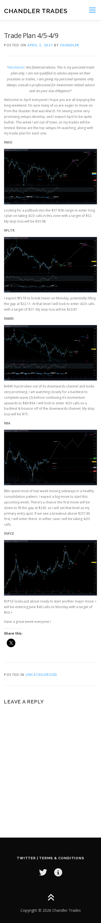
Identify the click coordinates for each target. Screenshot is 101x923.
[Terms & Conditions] (58, 872)
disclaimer (16, 67)
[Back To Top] (50, 897)
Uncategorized (41, 674)
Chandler (69, 45)
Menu (92, 10)
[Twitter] (43, 872)
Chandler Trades (36, 10)
